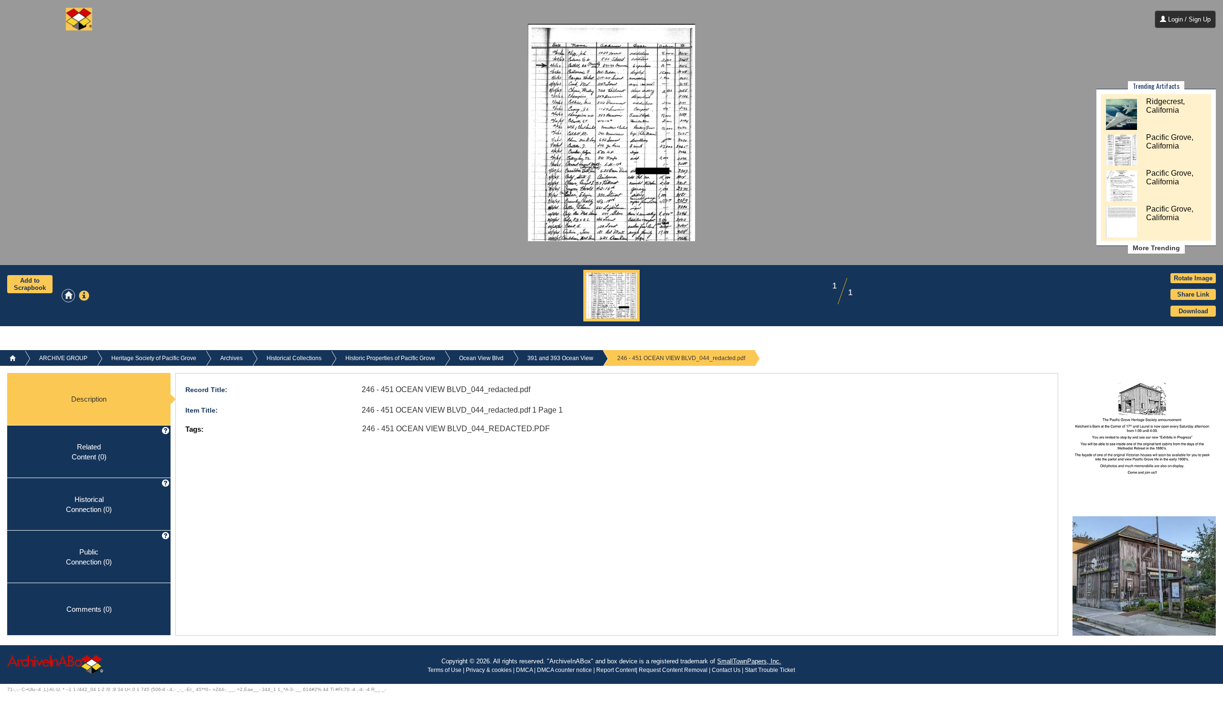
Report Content (616, 670)
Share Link (1193, 294)
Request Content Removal (673, 670)
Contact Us (726, 670)
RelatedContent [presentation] (89, 451)
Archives (231, 358)
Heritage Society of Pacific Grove (153, 358)
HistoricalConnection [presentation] (89, 504)
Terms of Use (445, 670)
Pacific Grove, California (1169, 141)
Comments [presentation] (89, 609)
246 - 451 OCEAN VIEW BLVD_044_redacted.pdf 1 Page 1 (462, 410)
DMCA (524, 670)
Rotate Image (1193, 278)
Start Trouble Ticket (770, 670)
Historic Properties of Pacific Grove (390, 358)
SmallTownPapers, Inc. (749, 661)
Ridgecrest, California (1165, 105)
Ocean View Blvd (481, 358)
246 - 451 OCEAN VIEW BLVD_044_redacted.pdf (446, 389)
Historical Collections (294, 358)
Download (1193, 311)
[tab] (89, 399)
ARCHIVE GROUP (63, 358)
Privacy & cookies (489, 670)
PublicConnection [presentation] (89, 556)
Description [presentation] (89, 399)
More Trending (1156, 248)
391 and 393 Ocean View (560, 358)
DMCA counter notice (565, 670)
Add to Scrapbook (30, 284)
